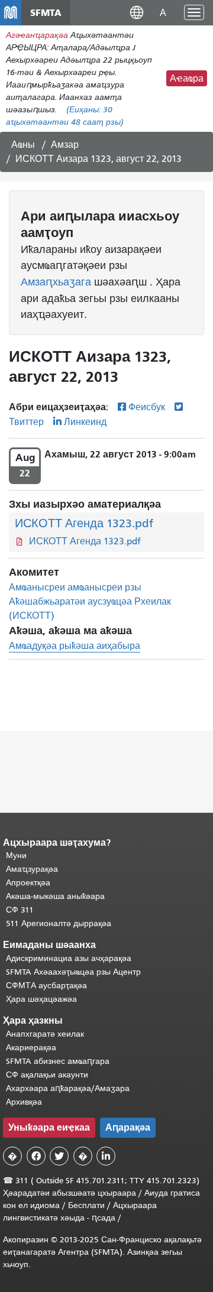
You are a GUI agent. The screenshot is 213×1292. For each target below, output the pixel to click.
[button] (136, 12)
